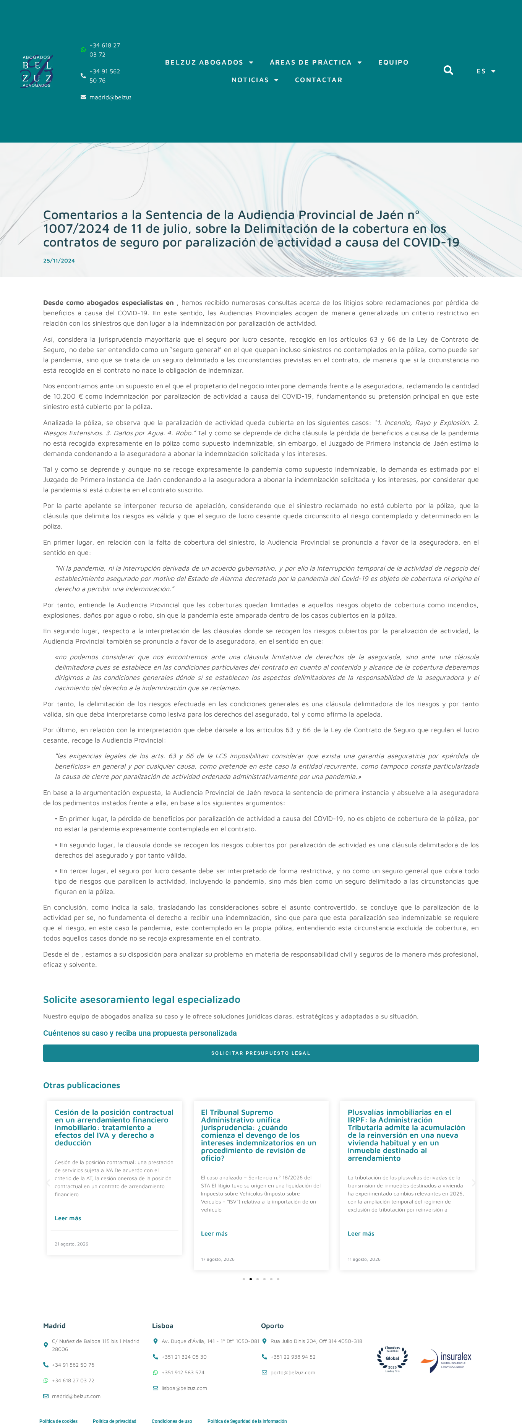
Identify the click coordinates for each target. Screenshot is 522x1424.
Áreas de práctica (311, 62)
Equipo (393, 62)
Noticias (250, 80)
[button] (48, 1182)
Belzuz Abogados (204, 62)
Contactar (319, 80)
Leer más (68, 1218)
